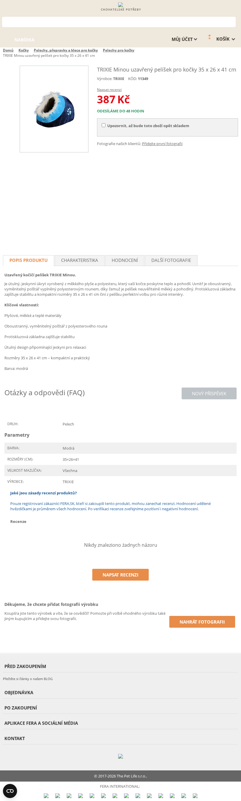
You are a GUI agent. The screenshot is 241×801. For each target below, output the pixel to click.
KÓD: (132, 78)
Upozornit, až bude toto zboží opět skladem (148, 125)
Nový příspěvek (209, 393)
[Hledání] (231, 21)
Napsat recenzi (109, 89)
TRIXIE (118, 78)
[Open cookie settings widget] (10, 791)
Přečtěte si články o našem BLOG (28, 679)
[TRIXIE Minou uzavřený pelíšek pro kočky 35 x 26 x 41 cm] (54, 109)
